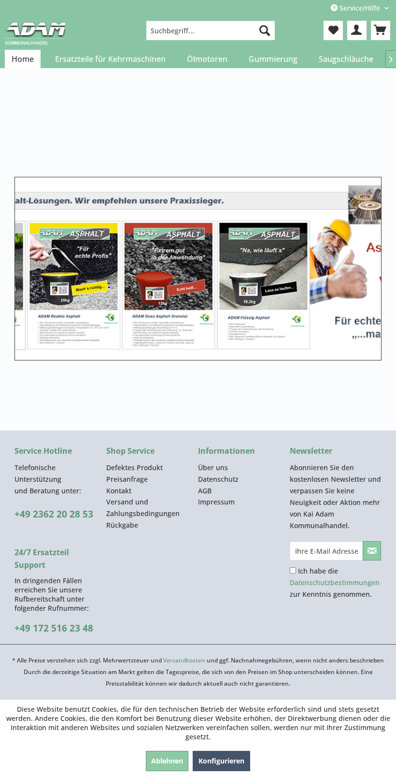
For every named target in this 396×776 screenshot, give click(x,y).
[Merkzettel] (333, 30)
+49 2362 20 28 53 (53, 514)
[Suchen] (265, 30)
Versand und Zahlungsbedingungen (143, 507)
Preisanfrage (127, 479)
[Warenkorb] (380, 30)
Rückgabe (122, 525)
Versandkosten (184, 660)
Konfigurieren (221, 760)
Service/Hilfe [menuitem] (360, 8)
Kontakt (118, 490)
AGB (205, 490)
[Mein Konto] (357, 30)
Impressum (216, 501)
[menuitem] (210, 30)
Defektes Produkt (134, 467)
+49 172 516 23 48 (53, 628)
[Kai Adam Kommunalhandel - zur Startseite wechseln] (35, 33)
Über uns (213, 467)
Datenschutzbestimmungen (335, 582)
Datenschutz (218, 479)
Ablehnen (167, 760)
